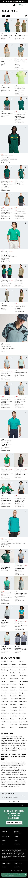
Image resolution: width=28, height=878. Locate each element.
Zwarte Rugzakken (22, 716)
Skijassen (12, 675)
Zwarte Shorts (22, 713)
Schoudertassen (23, 664)
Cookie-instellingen (6, 863)
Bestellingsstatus (6, 836)
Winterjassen (22, 693)
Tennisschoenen (23, 675)
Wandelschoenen (23, 681)
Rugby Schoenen (12, 727)
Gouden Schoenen (3, 716)
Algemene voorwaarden (7, 870)
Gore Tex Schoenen (21, 661)
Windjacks (21, 687)
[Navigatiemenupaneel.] (2, 5)
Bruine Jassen (4, 693)
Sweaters (21, 672)
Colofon (4, 840)
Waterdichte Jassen (22, 684)
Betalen (16, 840)
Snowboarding (22, 670)
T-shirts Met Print (4, 719)
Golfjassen (3, 707)
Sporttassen (13, 704)
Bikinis (3, 672)
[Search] (22, 5)
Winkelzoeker (17, 844)
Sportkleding (13, 701)
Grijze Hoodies (4, 721)
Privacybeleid (17, 867)
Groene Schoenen (12, 661)
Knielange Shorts (12, 687)
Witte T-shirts (22, 707)
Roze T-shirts (13, 724)
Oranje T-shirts (14, 698)
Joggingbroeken (14, 678)
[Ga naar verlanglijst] (5, 5)
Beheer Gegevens (18, 863)
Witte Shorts (22, 698)
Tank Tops (21, 678)
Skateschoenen (23, 667)
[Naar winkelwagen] (25, 5)
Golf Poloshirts (5, 713)
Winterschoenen (23, 690)
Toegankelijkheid (18, 870)
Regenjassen (13, 707)
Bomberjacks (4, 687)
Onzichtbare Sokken (13, 670)
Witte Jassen (22, 695)
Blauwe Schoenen (3, 681)
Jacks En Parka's (12, 673)
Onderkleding (13, 695)
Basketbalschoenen (6, 667)
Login (6, 805)
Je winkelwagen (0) (18, 805)
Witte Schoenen (23, 701)
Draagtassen (4, 698)
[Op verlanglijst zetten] (11, 21)
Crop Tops (3, 695)
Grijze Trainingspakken (5, 725)
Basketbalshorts (5, 664)
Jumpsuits (12, 681)
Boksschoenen (5, 684)
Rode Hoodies (13, 710)
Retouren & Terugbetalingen (17, 832)
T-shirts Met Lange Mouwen (14, 690)
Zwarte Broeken (21, 710)
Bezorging (4, 831)
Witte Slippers (22, 704)
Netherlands (16, 875)
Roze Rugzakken (13, 719)
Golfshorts (3, 710)
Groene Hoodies (3, 727)
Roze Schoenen (14, 721)
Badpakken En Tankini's (4, 661)
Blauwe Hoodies (3, 679)
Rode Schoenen (14, 713)
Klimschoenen (13, 684)
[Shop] (14, 6)
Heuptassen (13, 664)
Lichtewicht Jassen (13, 693)
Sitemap (16, 836)
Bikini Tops (4, 675)
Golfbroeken (4, 704)
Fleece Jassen (4, 701)
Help (3, 844)
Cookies (4, 867)
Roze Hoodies (13, 716)
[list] (11, 16)
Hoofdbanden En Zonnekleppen (13, 667)
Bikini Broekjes (5, 670)
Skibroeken (4, 690)
